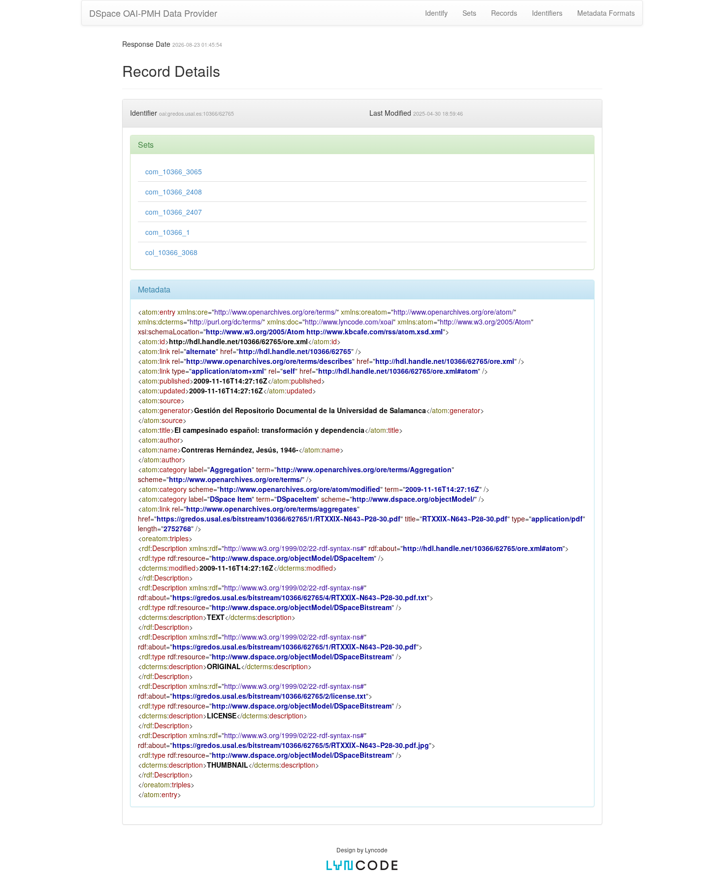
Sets (469, 13)
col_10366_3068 (171, 252)
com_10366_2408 (173, 191)
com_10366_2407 (173, 212)
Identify (436, 13)
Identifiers (547, 13)
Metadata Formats (606, 13)
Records (504, 13)
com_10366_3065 (173, 171)
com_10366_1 (167, 232)
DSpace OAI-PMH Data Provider (153, 12)
